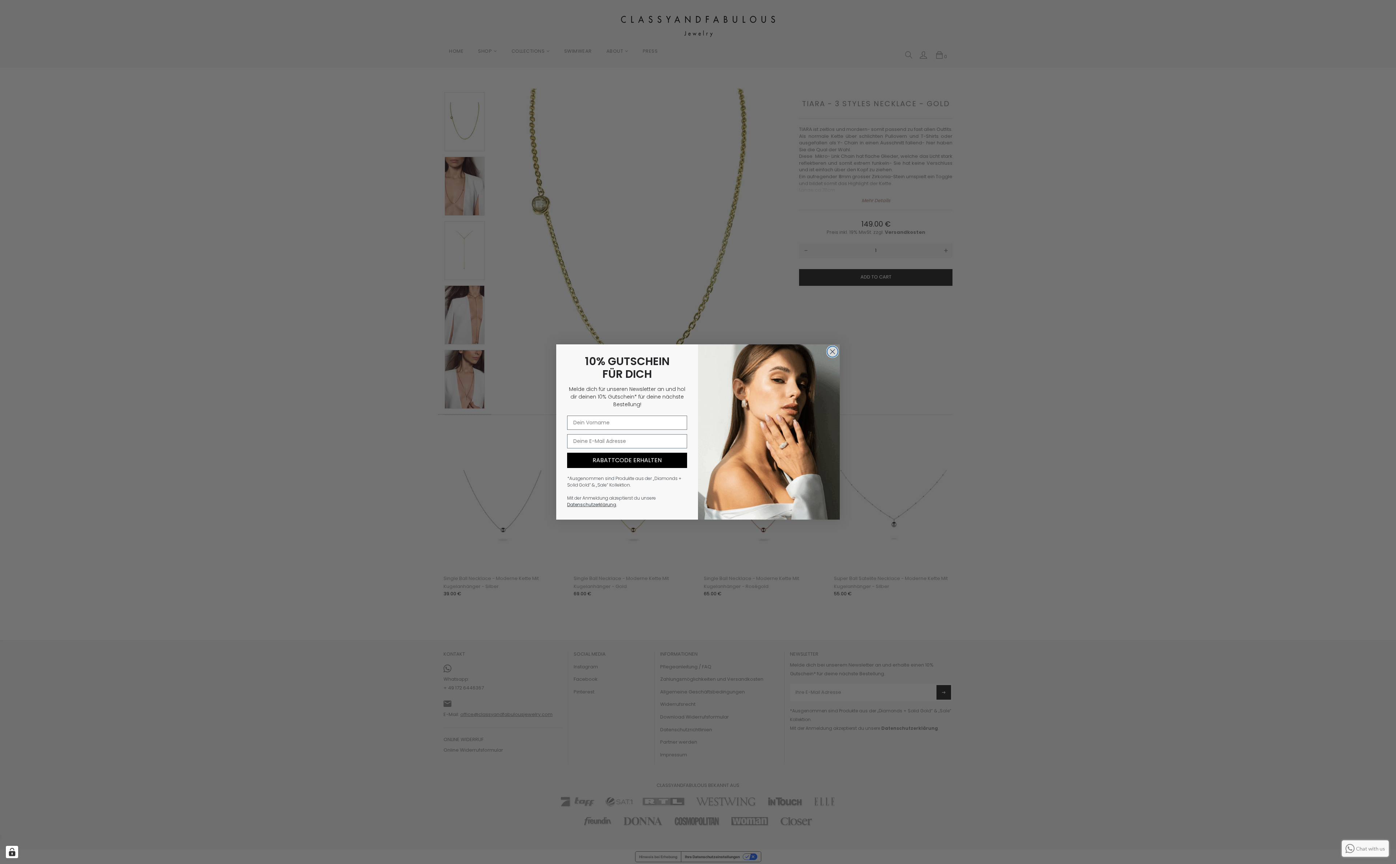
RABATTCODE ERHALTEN (627, 460)
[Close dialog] (832, 351)
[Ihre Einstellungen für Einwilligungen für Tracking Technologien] (12, 852)
